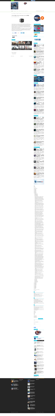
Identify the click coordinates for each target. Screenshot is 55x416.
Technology (35, 312)
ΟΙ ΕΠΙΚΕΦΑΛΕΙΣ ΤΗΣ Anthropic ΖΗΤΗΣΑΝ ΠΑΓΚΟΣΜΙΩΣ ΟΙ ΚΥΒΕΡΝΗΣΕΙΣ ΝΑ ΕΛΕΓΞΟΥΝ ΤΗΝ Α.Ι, (39, 103)
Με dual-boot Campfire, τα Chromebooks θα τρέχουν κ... (39, 227)
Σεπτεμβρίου (36, 195)
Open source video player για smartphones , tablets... (39, 196)
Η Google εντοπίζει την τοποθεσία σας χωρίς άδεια (39, 253)
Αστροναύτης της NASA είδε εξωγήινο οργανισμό (39, 257)
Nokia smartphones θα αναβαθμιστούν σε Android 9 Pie (39, 224)
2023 (34, 190)
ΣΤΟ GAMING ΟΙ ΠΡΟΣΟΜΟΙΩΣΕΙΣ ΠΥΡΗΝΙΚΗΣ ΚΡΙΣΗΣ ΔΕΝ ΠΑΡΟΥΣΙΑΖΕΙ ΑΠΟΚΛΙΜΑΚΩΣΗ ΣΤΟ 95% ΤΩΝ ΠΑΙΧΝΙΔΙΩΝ (39, 63)
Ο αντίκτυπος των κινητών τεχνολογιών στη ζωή (39, 226)
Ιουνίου (35, 279)
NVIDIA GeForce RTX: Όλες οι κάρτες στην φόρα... (39, 211)
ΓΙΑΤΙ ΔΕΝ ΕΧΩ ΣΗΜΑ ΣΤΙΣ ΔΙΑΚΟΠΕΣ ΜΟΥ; (39, 231)
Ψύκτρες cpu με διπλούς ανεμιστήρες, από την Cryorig (39, 215)
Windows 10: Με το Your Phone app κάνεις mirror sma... (39, 225)
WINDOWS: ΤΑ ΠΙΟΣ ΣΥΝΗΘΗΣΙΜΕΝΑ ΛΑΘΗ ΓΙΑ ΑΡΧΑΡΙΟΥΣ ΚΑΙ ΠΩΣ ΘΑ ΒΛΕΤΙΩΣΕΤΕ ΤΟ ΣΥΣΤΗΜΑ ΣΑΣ (39, 85)
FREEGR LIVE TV (35, 315)
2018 (34, 193)
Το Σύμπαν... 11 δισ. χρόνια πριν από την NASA (39, 221)
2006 (34, 288)
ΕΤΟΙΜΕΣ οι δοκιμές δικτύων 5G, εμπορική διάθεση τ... (39, 241)
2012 (34, 285)
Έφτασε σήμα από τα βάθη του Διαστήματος (38, 265)
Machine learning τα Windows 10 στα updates (38, 269)
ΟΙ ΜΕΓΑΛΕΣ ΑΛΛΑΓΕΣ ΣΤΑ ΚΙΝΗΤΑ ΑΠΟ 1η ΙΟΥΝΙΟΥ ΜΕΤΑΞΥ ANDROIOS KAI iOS (32, 405)
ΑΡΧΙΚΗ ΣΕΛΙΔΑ (35, 317)
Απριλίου (35, 280)
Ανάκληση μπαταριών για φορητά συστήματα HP (32, 380)
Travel (34, 314)
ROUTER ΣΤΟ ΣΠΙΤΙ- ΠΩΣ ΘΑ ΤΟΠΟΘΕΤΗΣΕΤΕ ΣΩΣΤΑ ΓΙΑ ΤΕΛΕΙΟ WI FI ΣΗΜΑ (40, 142)
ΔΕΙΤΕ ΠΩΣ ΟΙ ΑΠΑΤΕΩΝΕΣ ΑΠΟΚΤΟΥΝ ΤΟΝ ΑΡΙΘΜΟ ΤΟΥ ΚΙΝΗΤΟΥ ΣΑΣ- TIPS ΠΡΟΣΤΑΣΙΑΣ (32, 402)
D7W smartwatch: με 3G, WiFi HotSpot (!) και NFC (39, 274)
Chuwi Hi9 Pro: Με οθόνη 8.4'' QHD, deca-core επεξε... (39, 248)
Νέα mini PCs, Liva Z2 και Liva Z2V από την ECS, (39, 264)
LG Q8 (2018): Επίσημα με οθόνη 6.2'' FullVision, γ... (39, 258)
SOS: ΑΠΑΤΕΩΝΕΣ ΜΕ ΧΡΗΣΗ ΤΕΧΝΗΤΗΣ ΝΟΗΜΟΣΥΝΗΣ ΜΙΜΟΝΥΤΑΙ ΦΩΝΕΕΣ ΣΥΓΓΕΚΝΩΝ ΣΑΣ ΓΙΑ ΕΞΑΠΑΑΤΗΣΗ (16, 385)
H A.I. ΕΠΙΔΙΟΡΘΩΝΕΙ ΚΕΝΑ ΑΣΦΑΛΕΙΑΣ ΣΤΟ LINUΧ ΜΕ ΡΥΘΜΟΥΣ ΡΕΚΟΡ (40, 98)
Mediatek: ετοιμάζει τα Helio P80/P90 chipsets (38, 220)
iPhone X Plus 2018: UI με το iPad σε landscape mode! (39, 266)
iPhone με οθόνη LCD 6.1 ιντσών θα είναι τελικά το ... (39, 208)
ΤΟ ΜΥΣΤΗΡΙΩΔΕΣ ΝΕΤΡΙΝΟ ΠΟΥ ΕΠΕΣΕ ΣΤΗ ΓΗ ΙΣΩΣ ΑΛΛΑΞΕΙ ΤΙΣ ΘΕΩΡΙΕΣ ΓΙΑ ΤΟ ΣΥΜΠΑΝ (40, 174)
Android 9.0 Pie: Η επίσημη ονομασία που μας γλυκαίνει (39, 259)
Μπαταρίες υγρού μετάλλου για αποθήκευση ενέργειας (39, 209)
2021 (34, 191)
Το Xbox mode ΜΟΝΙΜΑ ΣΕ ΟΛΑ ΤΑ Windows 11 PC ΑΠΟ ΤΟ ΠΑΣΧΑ (40, 57)
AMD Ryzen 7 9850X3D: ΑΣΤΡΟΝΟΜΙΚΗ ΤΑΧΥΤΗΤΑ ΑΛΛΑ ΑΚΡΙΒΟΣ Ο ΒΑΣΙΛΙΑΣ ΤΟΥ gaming (40, 70)
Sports (34, 313)
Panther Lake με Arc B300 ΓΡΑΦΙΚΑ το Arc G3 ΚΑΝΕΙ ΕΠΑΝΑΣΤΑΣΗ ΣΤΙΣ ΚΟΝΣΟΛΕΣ (40, 45)
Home (34, 185)
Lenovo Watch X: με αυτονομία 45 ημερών (38, 214)
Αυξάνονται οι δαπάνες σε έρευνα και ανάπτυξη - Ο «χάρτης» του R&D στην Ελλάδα (38, 294)
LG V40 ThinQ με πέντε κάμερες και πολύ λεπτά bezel (39, 204)
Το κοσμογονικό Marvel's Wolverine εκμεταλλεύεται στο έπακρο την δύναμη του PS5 (38, 307)
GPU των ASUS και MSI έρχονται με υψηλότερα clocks (32, 383)
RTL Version (35, 187)
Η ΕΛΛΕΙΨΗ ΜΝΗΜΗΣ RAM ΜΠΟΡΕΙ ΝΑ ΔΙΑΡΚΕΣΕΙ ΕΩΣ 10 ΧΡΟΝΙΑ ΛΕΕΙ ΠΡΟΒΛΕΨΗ (40, 124)
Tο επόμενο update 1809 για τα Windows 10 (38, 200)
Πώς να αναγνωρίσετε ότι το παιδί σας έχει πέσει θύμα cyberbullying (32, 395)
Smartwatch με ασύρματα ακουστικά (38, 247)
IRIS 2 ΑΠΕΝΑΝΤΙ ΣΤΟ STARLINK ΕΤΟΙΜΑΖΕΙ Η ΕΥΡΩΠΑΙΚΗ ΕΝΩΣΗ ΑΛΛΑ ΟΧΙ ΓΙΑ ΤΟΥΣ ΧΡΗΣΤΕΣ (40, 149)
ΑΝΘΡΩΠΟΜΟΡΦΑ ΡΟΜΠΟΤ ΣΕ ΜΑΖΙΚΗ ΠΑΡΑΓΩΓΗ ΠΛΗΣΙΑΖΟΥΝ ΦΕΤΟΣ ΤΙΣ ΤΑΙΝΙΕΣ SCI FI (40, 156)
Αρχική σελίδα (35, 290)
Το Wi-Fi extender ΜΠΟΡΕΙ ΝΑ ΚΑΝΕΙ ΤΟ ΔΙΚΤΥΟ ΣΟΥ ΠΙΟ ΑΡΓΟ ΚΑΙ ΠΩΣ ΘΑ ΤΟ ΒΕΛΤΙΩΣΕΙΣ (40, 130)
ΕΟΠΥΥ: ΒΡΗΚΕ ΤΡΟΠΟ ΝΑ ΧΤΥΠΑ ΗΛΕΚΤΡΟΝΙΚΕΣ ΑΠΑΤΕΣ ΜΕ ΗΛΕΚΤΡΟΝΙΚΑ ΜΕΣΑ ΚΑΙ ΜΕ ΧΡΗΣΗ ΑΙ (40, 110)
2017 (34, 282)
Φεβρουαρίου (36, 281)
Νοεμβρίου (36, 194)
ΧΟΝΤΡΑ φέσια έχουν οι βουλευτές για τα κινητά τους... (39, 263)
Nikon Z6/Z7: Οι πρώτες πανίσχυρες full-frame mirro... (39, 206)
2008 (34, 287)
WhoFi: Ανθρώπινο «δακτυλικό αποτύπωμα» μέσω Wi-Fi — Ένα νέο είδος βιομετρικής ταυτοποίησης (39, 300)
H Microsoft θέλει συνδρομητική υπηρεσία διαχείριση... (39, 256)
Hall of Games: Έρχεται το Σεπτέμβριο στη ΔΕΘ (39, 213)
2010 (34, 286)
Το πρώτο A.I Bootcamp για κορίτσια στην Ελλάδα (39, 229)
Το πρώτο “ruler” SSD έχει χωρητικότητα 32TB (38, 239)
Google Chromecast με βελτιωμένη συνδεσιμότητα (39, 218)
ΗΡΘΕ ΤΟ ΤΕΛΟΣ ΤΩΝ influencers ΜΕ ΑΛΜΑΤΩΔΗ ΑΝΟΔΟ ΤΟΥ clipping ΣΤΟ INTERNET (16, 381)
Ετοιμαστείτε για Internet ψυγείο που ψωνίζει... (32, 386)
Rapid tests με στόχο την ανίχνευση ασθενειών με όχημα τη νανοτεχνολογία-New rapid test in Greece (32, 393)
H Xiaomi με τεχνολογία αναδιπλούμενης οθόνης (39, 278)
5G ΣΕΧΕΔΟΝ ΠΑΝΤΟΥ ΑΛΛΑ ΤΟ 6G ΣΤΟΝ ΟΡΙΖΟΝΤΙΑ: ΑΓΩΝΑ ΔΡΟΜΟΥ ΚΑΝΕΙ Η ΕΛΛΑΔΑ (16, 388)
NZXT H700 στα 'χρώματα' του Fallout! (38, 250)
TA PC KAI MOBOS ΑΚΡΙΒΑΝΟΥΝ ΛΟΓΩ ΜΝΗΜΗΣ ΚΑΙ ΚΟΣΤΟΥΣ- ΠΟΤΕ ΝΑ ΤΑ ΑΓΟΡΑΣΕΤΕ (40, 118)
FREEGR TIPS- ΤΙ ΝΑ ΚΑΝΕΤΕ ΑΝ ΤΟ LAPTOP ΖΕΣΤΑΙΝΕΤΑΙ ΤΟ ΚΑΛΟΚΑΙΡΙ (40, 136)
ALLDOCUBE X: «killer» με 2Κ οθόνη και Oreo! (39, 255)
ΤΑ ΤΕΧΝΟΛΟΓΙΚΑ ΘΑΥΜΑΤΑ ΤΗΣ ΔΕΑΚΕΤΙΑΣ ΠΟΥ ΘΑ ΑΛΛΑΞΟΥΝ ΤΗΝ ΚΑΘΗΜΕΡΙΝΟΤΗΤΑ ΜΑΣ (32, 408)
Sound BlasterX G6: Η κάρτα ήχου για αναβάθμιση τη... (39, 198)
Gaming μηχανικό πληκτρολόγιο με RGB (38, 245)
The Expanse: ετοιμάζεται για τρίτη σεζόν (32, 398)
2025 (34, 189)
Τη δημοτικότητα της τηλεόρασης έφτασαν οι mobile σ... (39, 203)
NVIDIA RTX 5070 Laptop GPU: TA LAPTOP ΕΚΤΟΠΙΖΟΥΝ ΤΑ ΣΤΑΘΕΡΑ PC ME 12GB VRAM (40, 51)
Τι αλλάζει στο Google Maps (37, 260)
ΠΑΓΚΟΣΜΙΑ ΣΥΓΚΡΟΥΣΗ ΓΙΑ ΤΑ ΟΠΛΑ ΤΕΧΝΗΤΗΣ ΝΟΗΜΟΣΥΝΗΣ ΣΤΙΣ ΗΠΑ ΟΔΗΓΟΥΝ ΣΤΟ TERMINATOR (40, 168)
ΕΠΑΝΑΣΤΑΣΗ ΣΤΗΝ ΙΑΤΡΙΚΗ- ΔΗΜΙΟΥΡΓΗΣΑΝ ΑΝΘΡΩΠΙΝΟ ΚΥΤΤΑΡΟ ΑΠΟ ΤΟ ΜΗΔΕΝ (40, 162)
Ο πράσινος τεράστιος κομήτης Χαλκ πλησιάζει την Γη (39, 271)
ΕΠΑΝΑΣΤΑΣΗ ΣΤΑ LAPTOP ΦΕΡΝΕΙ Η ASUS (39, 197)
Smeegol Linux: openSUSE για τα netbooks (32, 389)
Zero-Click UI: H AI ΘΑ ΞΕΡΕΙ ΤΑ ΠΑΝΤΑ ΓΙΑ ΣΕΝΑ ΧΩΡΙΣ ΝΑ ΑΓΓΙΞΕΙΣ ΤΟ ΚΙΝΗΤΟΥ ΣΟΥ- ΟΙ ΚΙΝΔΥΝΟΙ (40, 92)
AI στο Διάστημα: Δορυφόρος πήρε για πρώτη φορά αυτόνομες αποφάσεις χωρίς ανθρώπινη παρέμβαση (38, 301)
